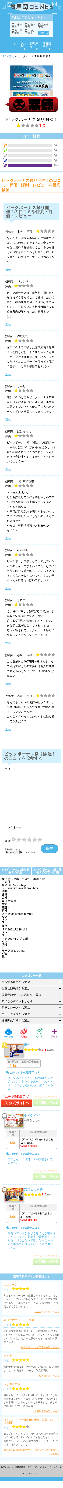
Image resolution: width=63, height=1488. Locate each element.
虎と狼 (8, 1355)
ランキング (23, 46)
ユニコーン (11, 1284)
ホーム (14, 46)
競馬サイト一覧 (34, 46)
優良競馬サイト (47, 46)
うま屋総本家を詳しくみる (45, 1411)
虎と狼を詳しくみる (49, 1375)
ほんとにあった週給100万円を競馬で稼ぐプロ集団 (31, 1421)
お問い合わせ (7, 1467)
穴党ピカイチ (33, 1189)
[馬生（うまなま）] (16, 1101)
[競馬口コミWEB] (31, 7)
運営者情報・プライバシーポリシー (31, 1467)
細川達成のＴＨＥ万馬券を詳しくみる (40, 1347)
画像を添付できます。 (13, 849)
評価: (8, 841)
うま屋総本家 (12, 1384)
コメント (10, 769)
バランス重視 (30, 31)
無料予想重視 (17, 31)
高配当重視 (43, 25)
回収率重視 (30, 25)
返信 (8, 269)
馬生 (27, 1045)
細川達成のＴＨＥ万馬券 (19, 1320)
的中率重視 (17, 25)
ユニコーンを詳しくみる (46, 1311)
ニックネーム (13, 827)
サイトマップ (35, 1473)
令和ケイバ (32, 1115)
